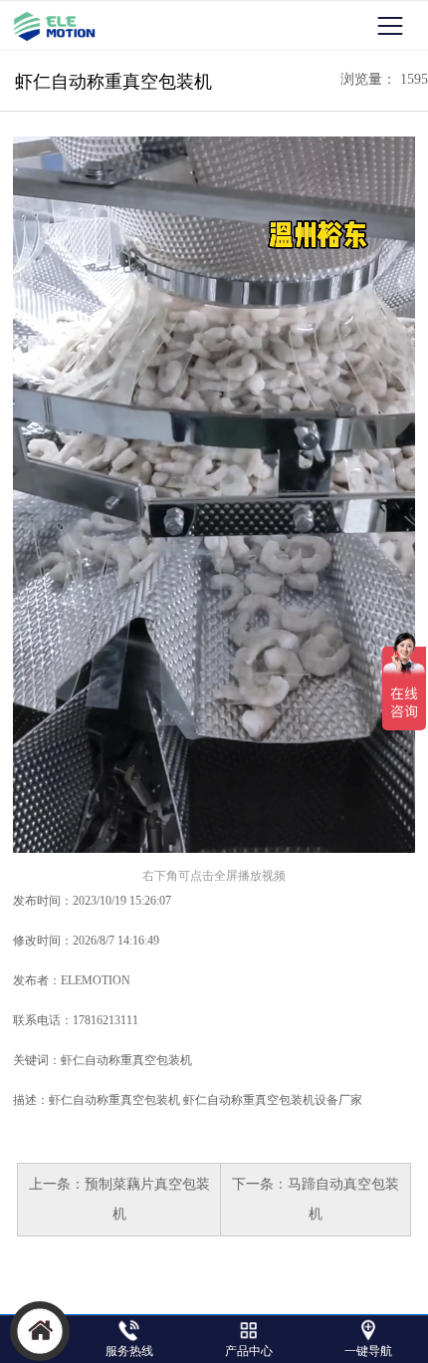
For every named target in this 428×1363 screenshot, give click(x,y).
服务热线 (129, 1351)
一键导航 (368, 1351)
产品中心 (249, 1351)
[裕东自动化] (57, 26)
